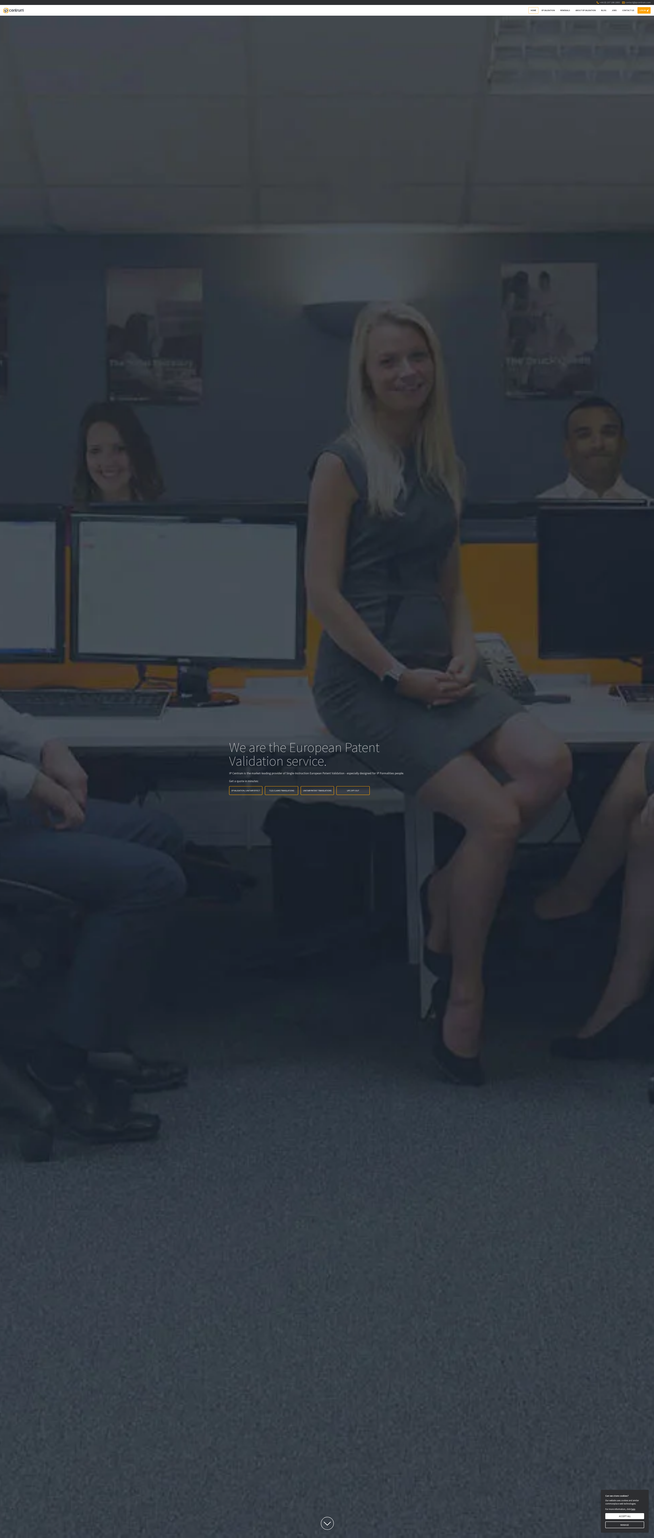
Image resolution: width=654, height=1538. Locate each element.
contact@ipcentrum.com (638, 2)
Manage (624, 1524)
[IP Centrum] (13, 10)
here (633, 1509)
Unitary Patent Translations (317, 790)
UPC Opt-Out (353, 790)
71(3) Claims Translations (281, 790)
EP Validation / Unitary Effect (245, 790)
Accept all (625, 1516)
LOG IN (643, 10)
